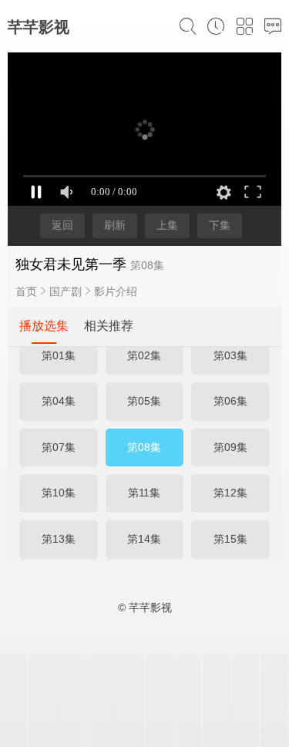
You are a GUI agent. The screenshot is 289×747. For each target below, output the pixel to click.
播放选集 (44, 325)
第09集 (230, 447)
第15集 (230, 539)
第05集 (144, 401)
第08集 (144, 447)
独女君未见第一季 (70, 264)
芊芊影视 (38, 27)
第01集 (59, 355)
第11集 (144, 492)
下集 (219, 225)
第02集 (144, 355)
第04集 (59, 401)
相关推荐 (108, 325)
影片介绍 (115, 291)
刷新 (115, 225)
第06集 (230, 401)
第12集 (230, 492)
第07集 (59, 447)
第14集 (144, 539)
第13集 (59, 539)
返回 (62, 225)
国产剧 (65, 291)
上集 (167, 225)
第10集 (59, 492)
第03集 (230, 355)
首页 (26, 291)
